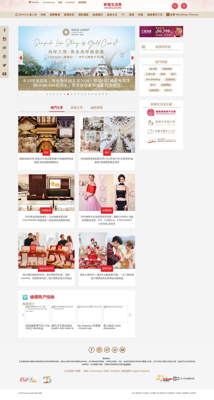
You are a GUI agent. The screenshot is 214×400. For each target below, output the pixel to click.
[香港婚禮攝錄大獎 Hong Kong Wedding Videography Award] (161, 140)
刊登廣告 (146, 393)
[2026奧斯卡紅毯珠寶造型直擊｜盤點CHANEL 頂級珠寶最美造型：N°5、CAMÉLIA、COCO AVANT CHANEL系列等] (107, 192)
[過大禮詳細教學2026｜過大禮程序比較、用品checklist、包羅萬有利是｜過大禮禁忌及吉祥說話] (46, 250)
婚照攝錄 (83, 14)
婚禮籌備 (55, 14)
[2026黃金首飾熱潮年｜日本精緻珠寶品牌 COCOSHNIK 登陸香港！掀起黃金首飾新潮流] (46, 192)
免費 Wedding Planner (184, 14)
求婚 (43, 14)
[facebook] (4, 30)
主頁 (132, 393)
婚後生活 (112, 14)
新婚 (86, 371)
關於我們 (139, 393)
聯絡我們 (171, 393)
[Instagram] (4, 39)
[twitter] (4, 65)
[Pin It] (4, 56)
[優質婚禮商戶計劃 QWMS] (161, 112)
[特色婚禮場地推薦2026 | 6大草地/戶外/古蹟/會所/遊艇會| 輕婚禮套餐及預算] (107, 134)
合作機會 (153, 393)
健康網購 (82, 2)
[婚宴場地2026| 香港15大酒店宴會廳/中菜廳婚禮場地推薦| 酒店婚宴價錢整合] (46, 134)
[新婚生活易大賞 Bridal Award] (161, 122)
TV (123, 14)
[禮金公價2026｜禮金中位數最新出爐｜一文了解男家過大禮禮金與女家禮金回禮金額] (107, 250)
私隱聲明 (186, 393)
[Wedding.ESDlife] (112, 6)
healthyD (70, 2)
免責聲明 (127, 364)
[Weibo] (4, 47)
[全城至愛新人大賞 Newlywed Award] (161, 132)
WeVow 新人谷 (28, 14)
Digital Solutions (141, 371)
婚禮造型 (69, 14)
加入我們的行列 (162, 393)
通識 (131, 14)
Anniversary (49, 2)
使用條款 (179, 393)
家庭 (60, 2)
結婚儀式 (98, 14)
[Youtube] (4, 74)
